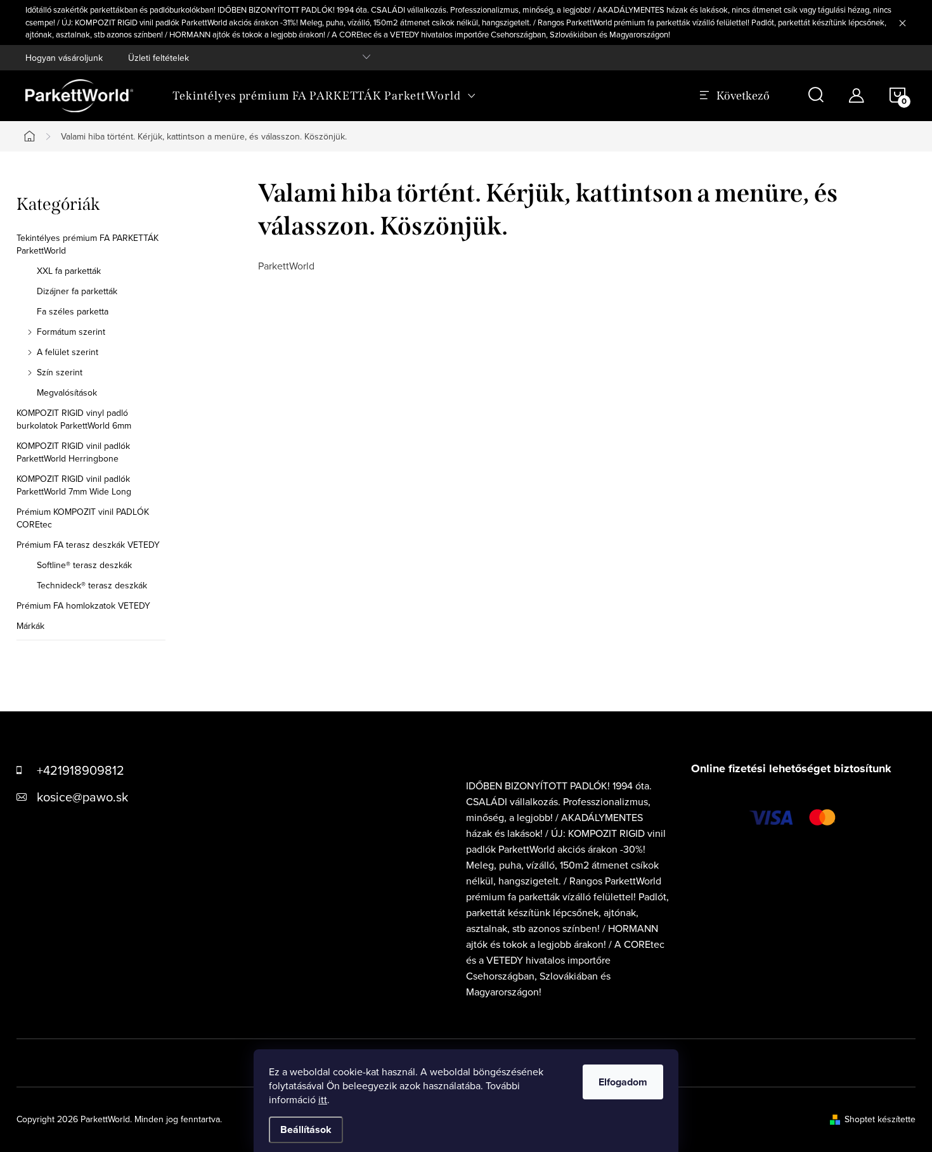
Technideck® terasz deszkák (92, 585)
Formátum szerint (71, 331)
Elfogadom (623, 1082)
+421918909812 (80, 770)
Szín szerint (59, 372)
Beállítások (306, 1129)
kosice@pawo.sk (82, 796)
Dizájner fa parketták (77, 291)
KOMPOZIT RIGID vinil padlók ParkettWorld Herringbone (73, 452)
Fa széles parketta (72, 311)
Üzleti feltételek (158, 57)
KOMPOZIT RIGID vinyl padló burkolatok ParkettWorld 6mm (73, 419)
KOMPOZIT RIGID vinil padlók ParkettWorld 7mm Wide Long (73, 485)
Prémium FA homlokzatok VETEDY (83, 605)
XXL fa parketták (69, 270)
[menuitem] (324, 95)
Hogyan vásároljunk (64, 57)
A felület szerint (67, 352)
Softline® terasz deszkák (84, 565)
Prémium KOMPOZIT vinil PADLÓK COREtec (82, 518)
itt (322, 1099)
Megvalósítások (67, 392)
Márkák (30, 625)
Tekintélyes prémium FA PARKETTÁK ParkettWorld (87, 244)
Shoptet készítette (880, 1119)
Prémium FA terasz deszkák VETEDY (88, 544)
